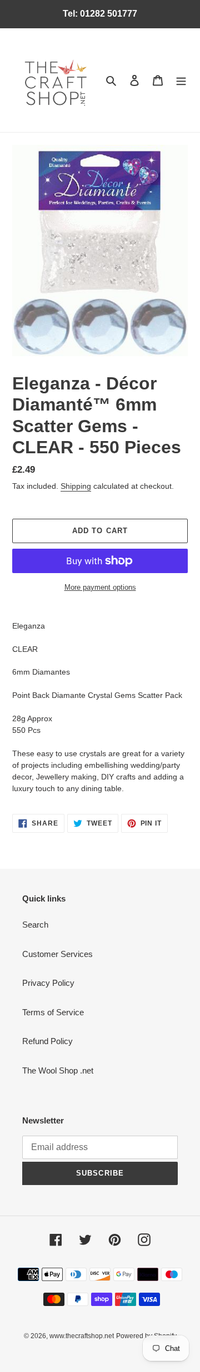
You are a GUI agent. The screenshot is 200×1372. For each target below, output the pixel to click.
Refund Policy (47, 1041)
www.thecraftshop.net (81, 1336)
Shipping (76, 486)
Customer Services (57, 954)
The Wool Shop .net (57, 1070)
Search (35, 924)
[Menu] (181, 80)
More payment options (100, 587)
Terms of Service (53, 1012)
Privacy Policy (48, 983)
